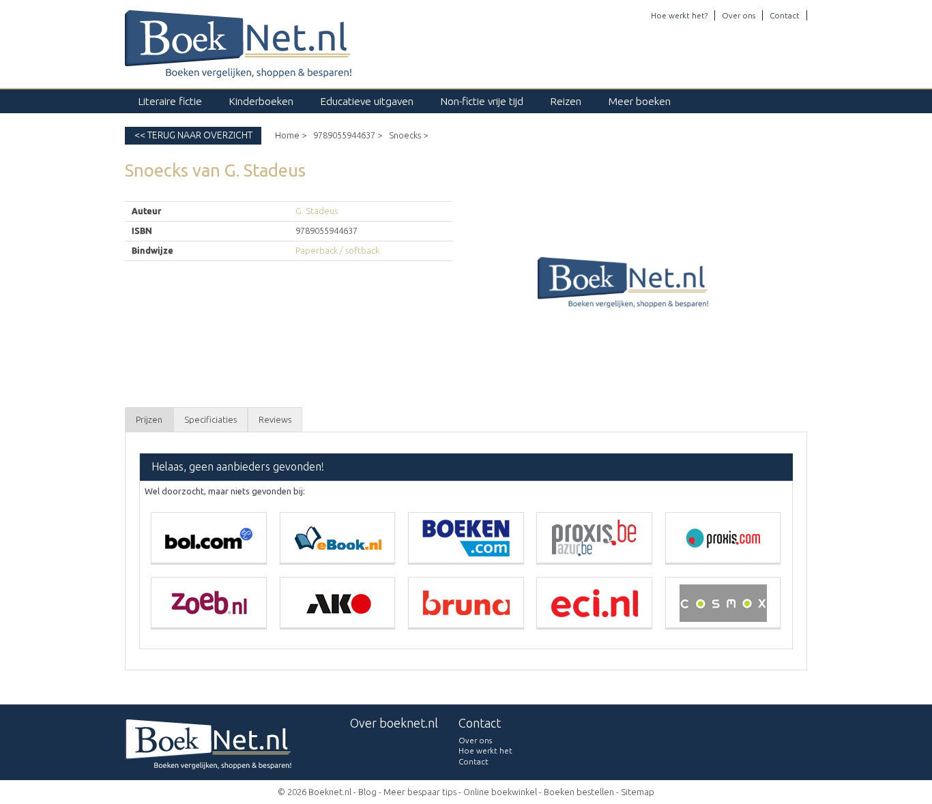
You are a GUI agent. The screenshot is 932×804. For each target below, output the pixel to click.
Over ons (738, 15)
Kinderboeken (261, 101)
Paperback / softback (337, 250)
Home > (290, 135)
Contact (785, 15)
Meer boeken (640, 101)
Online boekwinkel (500, 791)
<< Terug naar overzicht (193, 135)
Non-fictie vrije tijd (482, 101)
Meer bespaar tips (419, 791)
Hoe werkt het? (679, 15)
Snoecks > (408, 135)
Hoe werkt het (485, 750)
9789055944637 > (347, 135)
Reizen (566, 101)
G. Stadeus (316, 210)
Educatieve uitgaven (367, 101)
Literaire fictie (170, 101)
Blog (367, 791)
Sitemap (637, 791)
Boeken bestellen (579, 791)
